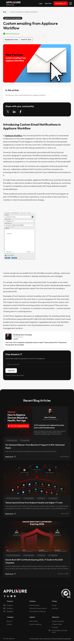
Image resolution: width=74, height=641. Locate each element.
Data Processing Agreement (61, 638)
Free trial (55, 608)
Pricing (54, 605)
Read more (9, 457)
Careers (9, 624)
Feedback (10, 611)
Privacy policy (34, 638)
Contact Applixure (35, 624)
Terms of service (44, 638)
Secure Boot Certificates (37, 611)
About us (10, 621)
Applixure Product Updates (13, 18)
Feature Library (34, 605)
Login (40, 3)
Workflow (10, 608)
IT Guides (55, 627)
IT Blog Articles (57, 624)
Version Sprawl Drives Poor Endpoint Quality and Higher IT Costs (33, 502)
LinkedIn (15, 339)
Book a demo (33, 621)
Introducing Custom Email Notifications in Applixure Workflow (25, 95)
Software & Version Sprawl (38, 608)
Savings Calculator (58, 621)
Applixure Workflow (13, 135)
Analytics (10, 605)
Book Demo (59, 3)
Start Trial (48, 3)
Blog (4, 12)
